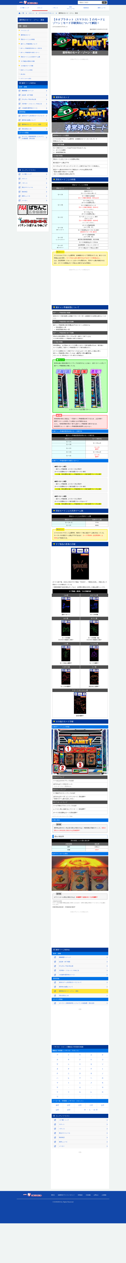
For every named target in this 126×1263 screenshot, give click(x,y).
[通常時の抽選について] (55, 987)
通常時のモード (25, 35)
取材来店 (86, 8)
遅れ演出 (23, 74)
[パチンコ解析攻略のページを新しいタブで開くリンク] (55, 1129)
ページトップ (25, 30)
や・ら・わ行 (91, 1110)
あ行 (57, 1105)
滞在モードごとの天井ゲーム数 (30, 57)
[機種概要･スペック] (55, 957)
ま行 (68, 1110)
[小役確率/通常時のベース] (55, 975)
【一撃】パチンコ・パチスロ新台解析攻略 (28, 2)
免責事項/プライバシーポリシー (66, 1195)
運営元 (53, 1195)
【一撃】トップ (24, 8)
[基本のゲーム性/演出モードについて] (55, 982)
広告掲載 (88, 1195)
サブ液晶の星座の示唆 (28, 61)
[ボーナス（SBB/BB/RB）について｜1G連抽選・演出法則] (55, 1003)
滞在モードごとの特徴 (28, 39)
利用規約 (80, 1195)
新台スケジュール (71, 7)
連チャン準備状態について (29, 44)
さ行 (80, 1105)
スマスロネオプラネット (46, 13)
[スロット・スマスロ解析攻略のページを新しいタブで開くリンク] (55, 1124)
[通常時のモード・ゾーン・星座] (55, 991)
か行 (68, 1105)
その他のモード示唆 (27, 66)
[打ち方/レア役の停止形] (55, 966)
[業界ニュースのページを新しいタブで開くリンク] (55, 1142)
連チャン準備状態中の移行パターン (30, 52)
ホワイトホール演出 (26, 78)
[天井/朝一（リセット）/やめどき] (55, 970)
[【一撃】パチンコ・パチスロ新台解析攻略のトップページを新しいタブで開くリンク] (55, 1120)
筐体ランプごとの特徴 (26, 70)
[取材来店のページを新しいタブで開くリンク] (55, 1137)
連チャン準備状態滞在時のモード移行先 (31, 48)
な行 (102, 1105)
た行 (91, 1105)
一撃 (22, 13)
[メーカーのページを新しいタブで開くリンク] (55, 1146)
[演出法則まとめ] (55, 995)
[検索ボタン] (104, 2)
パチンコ (55, 8)
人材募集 (104, 1195)
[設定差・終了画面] (55, 962)
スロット (39, 8)
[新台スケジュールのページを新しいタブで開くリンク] (55, 1133)
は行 (57, 1110)
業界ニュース (101, 8)
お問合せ (96, 1195)
